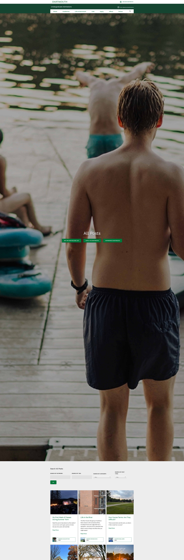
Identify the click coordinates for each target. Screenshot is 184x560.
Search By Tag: (76, 473)
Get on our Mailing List (71, 240)
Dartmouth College (59, 2)
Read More (56, 530)
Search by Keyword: (56, 473)
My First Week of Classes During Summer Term (62, 518)
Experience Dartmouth (112, 240)
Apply (102, 11)
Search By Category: (99, 473)
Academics (66, 11)
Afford (111, 11)
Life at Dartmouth (80, 11)
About (55, 11)
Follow (120, 11)
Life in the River (87, 517)
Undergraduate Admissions (61, 7)
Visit (93, 11)
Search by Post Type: (120, 472)
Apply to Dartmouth (92, 240)
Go (53, 482)
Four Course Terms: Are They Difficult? (120, 518)
